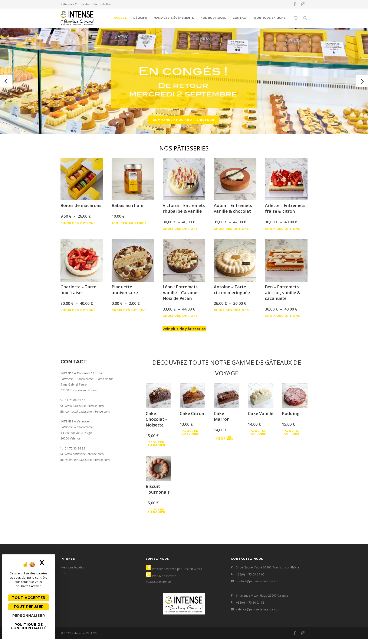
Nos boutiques (213, 17)
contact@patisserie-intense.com (258, 581)
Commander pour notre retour (183, 119)
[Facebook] (294, 4)
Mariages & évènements (174, 17)
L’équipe (140, 17)
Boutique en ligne (269, 17)
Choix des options (78, 223)
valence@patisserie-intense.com (258, 609)
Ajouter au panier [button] (129, 223)
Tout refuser (28, 607)
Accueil (120, 17)
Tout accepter (28, 598)
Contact (240, 17)
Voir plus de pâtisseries (184, 328)
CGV (63, 573)
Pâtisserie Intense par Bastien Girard (176, 569)
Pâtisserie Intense (163, 576)
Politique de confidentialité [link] (29, 626)
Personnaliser (28, 616)
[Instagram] (303, 4)
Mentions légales (72, 567)
